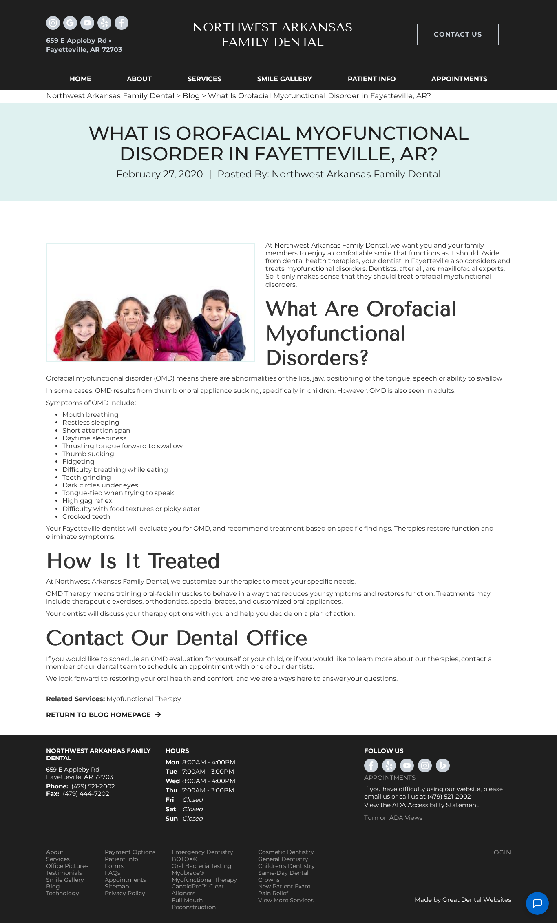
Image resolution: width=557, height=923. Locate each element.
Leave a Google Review (70, 23)
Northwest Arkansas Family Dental (110, 95)
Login (500, 852)
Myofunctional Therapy (143, 699)
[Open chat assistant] (537, 903)
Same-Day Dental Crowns (283, 876)
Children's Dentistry (286, 866)
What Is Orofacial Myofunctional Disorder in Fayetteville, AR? (319, 95)
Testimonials (64, 873)
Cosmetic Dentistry (286, 852)
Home (80, 79)
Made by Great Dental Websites (463, 899)
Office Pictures (67, 866)
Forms (114, 866)
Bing (443, 765)
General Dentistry (283, 859)
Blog (191, 95)
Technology (62, 893)
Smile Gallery (65, 880)
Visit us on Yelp (104, 23)
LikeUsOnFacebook (371, 765)
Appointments (459, 79)
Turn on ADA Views (393, 817)
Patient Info (121, 859)
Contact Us (458, 34)
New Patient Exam (284, 886)
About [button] (139, 79)
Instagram (53, 23)
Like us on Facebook (121, 23)
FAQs (112, 873)
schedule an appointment (190, 667)
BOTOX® (184, 859)
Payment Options (130, 852)
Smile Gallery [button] (284, 79)
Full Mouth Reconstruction (194, 904)
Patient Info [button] (372, 79)
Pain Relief (273, 893)
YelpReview (389, 765)
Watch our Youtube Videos (87, 23)
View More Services (286, 900)
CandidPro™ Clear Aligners (198, 890)
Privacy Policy (125, 893)
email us (377, 796)
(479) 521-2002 (93, 786)
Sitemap (117, 886)
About (55, 852)
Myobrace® (188, 873)
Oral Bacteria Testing (202, 866)
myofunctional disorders (326, 268)
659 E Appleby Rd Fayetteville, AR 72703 (79, 773)
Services (204, 79)
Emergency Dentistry (202, 852)
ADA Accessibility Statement (435, 805)
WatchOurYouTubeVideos (407, 765)
